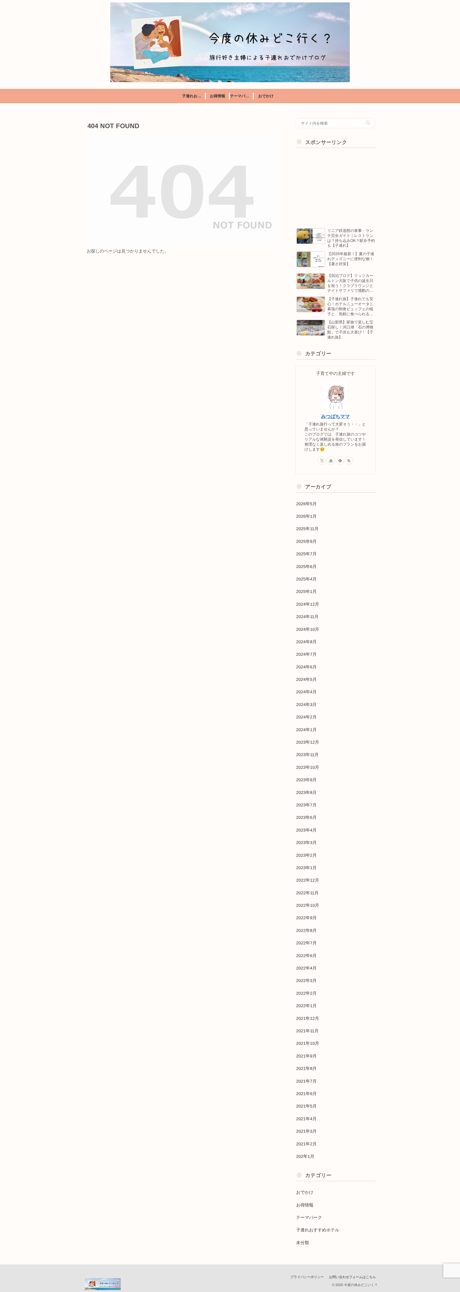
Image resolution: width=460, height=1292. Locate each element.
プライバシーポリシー (307, 1277)
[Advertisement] (335, 186)
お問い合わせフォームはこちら (352, 1277)
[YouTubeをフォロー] (331, 460)
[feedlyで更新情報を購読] (340, 460)
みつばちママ (335, 416)
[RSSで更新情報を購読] (349, 460)
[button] (368, 123)
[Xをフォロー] (322, 460)
